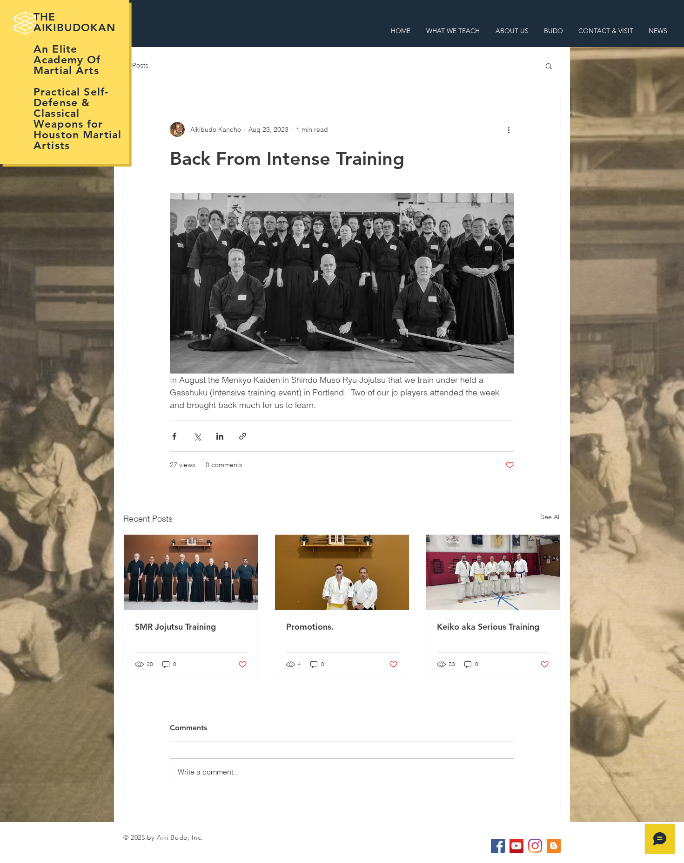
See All (550, 517)
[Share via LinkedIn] (219, 436)
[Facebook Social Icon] (498, 846)
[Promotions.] (342, 572)
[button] (548, 65)
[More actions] (508, 129)
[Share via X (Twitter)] (197, 436)
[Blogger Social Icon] (554, 846)
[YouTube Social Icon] (516, 846)
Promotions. (310, 626)
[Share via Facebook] (174, 436)
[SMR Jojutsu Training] (191, 572)
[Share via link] (242, 436)
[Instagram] (535, 846)
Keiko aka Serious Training (488, 626)
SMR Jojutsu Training (175, 626)
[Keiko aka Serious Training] (493, 572)
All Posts (135, 65)
